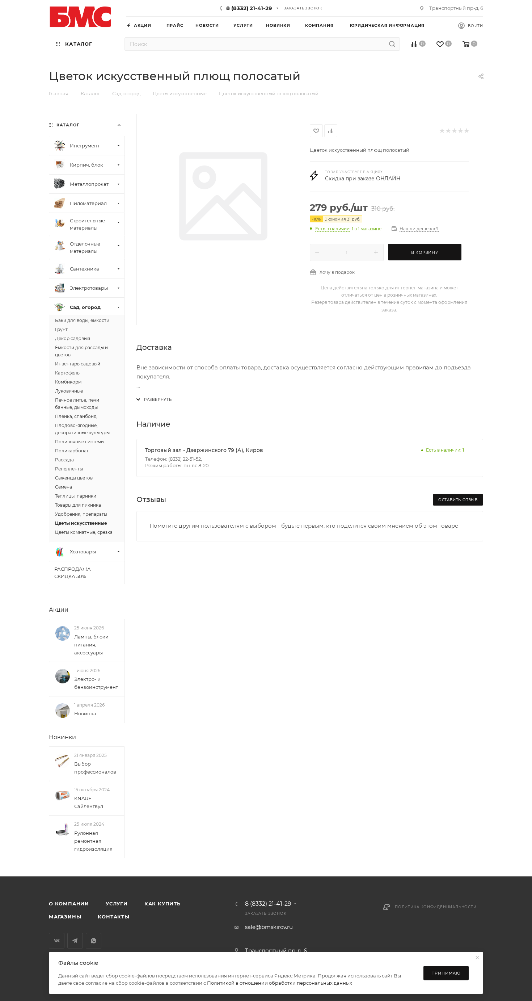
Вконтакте (56, 940)
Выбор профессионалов (95, 768)
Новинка (85, 713)
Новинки (62, 737)
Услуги (117, 903)
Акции (58, 609)
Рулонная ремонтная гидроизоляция (93, 841)
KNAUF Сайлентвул (88, 802)
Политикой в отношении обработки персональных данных (279, 983)
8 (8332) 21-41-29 (249, 8)
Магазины (65, 917)
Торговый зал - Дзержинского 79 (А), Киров (204, 450)
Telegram (75, 940)
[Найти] (392, 44)
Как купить (162, 903)
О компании (69, 903)
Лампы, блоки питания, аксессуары (91, 645)
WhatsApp (93, 940)
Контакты (113, 917)
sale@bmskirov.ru (269, 926)
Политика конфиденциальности (436, 907)
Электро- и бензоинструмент (96, 683)
